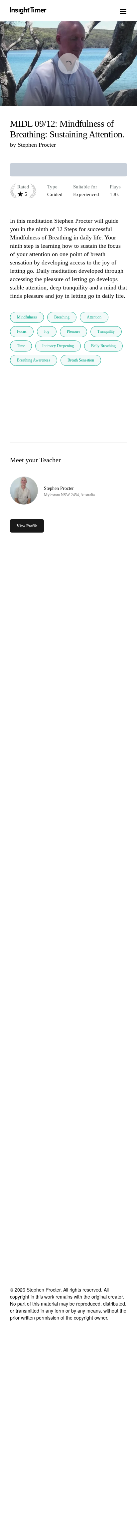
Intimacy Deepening (58, 345)
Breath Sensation (81, 360)
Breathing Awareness (33, 360)
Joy (47, 331)
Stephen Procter (37, 144)
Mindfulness (27, 317)
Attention (94, 317)
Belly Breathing (103, 345)
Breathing (61, 317)
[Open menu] (123, 10)
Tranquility (106, 331)
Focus (22, 331)
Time (21, 345)
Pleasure (73, 331)
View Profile (27, 526)
